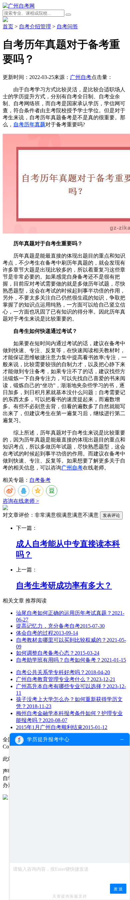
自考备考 (40, 480)
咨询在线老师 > (21, 501)
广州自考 (80, 77)
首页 (8, 26)
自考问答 (67, 26)
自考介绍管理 (35, 26)
